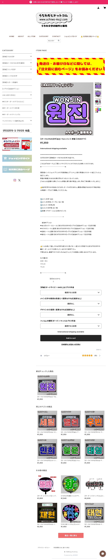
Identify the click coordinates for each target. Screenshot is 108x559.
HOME (11, 36)
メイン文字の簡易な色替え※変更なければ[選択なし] (60, 298)
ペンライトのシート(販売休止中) (13, 121)
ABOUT (21, 36)
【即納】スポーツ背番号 (10, 82)
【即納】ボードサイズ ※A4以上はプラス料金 (57, 287)
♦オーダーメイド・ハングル (11, 114)
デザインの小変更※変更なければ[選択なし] (57, 310)
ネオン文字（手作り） (9, 95)
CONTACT (56, 36)
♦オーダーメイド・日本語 (10, 108)
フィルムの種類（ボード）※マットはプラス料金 (58, 321)
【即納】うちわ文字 (8, 57)
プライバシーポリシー (44, 547)
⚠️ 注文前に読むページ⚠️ (90, 36)
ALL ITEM (31, 36)
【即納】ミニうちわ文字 (9, 76)
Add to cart (71, 338)
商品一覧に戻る (71, 535)
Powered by (68, 555)
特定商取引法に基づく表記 (61, 547)
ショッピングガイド (70, 36)
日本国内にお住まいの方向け (70, 344)
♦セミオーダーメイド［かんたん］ (13, 101)
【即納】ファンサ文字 (9, 69)
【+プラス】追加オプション (10, 89)
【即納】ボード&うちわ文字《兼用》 (13, 63)
